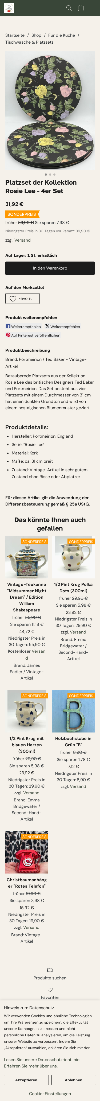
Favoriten (50, 997)
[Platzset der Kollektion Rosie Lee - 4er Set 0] (50, 110)
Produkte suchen (50, 978)
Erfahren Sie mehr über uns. (31, 1066)
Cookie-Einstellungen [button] (50, 1093)
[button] (9, 8)
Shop (36, 35)
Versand (22, 240)
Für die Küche (61, 35)
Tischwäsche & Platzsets (29, 42)
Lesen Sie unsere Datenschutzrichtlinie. (42, 1059)
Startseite (15, 35)
